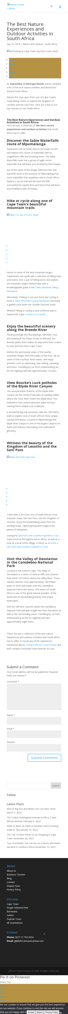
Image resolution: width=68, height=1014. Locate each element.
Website (11, 742)
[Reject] (60, 1012)
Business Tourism (16, 874)
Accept (31, 1012)
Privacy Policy (14, 889)
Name (11, 715)
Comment (13, 681)
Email (10, 728)
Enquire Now (13, 885)
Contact (11, 882)
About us (11, 870)
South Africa (51, 44)
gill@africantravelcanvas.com (29, 940)
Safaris (10, 915)
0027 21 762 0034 (24, 937)
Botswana (12, 911)
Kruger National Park (17, 907)
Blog (9, 878)
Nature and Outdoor (33, 44)
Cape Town (13, 904)
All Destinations (15, 922)
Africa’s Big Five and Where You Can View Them (31, 808)
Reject (40, 1012)
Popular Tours (14, 919)
